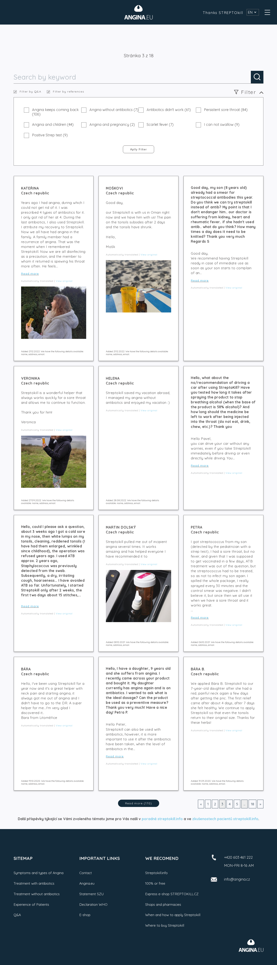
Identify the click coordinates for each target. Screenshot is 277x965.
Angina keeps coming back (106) (55, 112)
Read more (30, 274)
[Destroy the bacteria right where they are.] (138, 12)
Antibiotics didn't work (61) (169, 110)
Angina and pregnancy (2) (112, 124)
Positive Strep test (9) (50, 135)
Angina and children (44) (53, 124)
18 (252, 804)
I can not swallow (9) (221, 124)
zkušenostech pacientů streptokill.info (225, 818)
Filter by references (68, 91)
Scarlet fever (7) (160, 124)
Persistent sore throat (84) (226, 110)
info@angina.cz (237, 879)
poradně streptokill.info (162, 818)
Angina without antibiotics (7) (113, 110)
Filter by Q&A (30, 91)
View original (64, 280)
